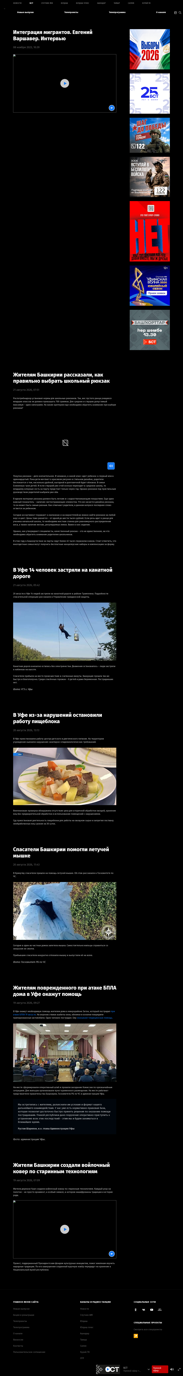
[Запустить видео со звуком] (64, 83)
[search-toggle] (180, 12)
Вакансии (18, 1339)
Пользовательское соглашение (29, 1352)
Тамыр (117, 3)
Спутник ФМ (47, 3)
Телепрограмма (117, 12)
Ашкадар (101, 3)
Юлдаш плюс (82, 3)
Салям (131, 3)
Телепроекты (71, 12)
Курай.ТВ (146, 3)
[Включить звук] (111, 466)
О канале (161, 12)
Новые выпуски (25, 12)
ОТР (82, 1358)
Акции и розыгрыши (23, 1315)
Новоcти (17, 3)
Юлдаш (64, 3)
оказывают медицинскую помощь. (95, 1018)
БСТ (31, 3)
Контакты (18, 1346)
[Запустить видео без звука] (112, 108)
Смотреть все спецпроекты (148, 1329)
